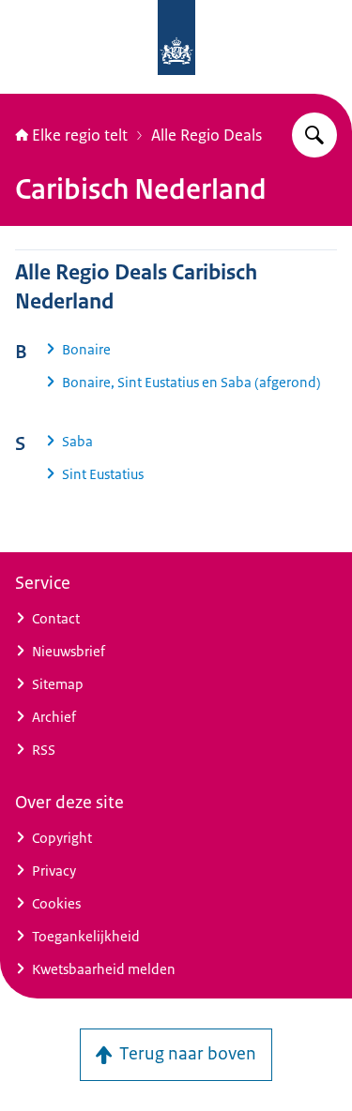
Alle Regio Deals (206, 135)
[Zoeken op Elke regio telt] (314, 135)
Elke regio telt (80, 135)
